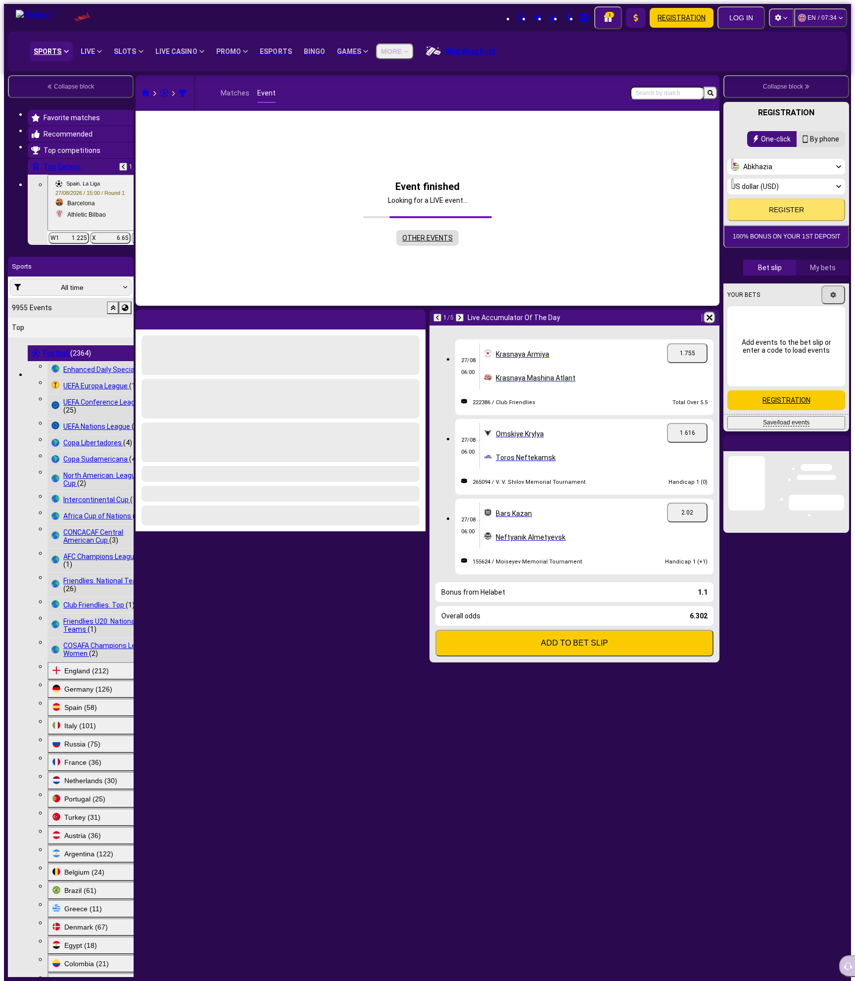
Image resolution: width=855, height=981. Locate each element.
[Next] (169, 318)
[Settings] (781, 17)
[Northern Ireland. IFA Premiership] (183, 93)
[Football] (164, 93)
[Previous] (123, 167)
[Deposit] (636, 18)
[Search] (710, 93)
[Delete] (416, 318)
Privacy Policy (789, 241)
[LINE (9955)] (145, 93)
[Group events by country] (125, 307)
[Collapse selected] (113, 307)
